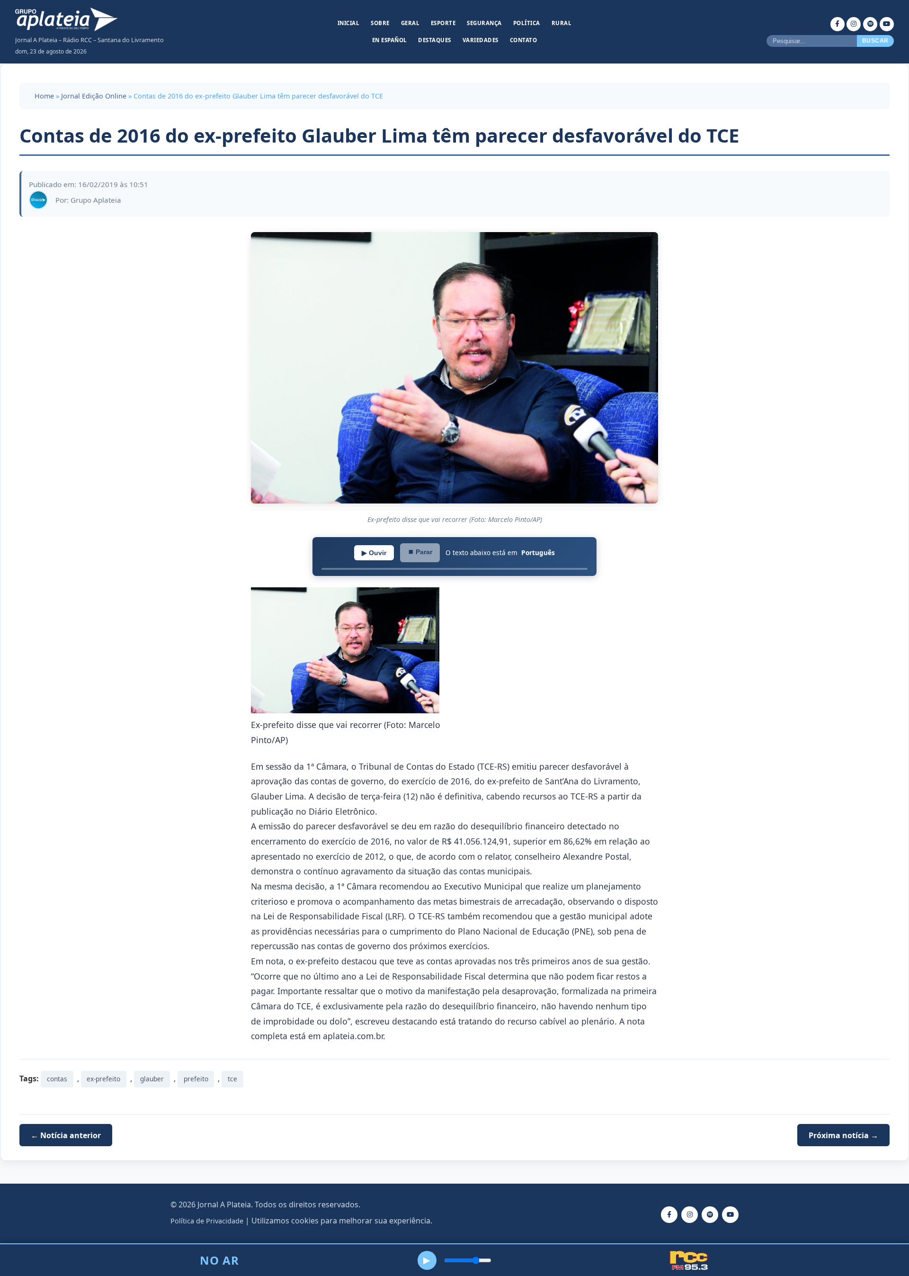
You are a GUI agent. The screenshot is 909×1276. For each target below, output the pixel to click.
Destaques (434, 40)
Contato (523, 40)
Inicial (349, 23)
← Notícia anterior (66, 1135)
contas (57, 1078)
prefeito (196, 1078)
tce (232, 1078)
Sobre (380, 23)
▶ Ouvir (374, 553)
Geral (410, 23)
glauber (152, 1078)
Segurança (484, 23)
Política (526, 23)
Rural (562, 23)
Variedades (481, 40)
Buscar (875, 40)
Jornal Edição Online (93, 95)
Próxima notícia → (843, 1135)
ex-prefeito (103, 1078)
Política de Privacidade (206, 1220)
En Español (389, 40)
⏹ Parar (420, 552)
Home (44, 95)
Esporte (443, 23)
